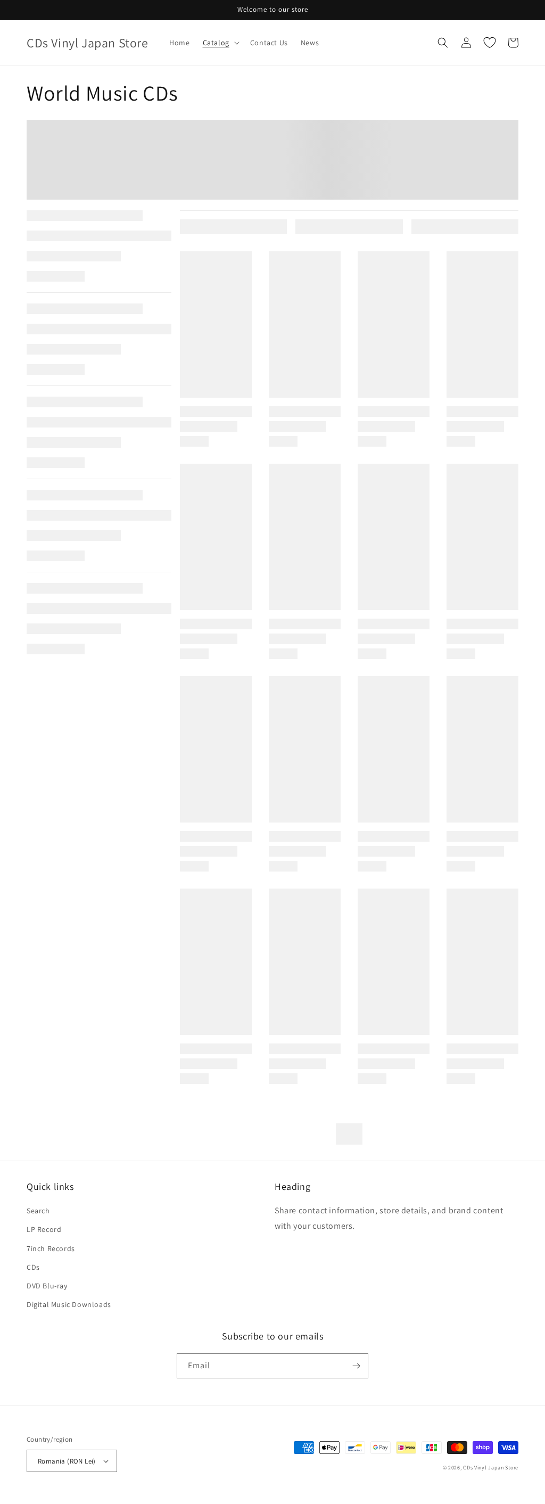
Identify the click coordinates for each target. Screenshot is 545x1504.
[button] (220, 42)
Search (38, 1210)
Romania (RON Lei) (67, 1461)
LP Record (44, 1229)
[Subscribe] (356, 1365)
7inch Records (51, 1248)
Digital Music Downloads (69, 1304)
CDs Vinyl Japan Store (490, 1467)
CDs (33, 1267)
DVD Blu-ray (47, 1286)
